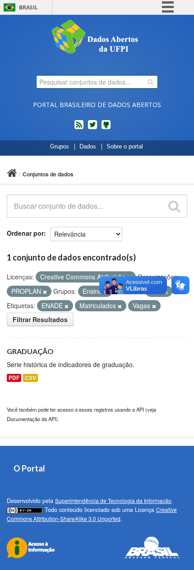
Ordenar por (25, 233)
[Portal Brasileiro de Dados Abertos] (97, 38)
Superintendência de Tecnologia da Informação (113, 500)
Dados (87, 147)
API (140, 409)
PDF (14, 377)
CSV (30, 377)
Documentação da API (31, 418)
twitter (92, 128)
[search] (150, 81)
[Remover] (45, 291)
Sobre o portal (124, 147)
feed (78, 128)
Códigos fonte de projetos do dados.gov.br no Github (106, 128)
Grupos (59, 147)
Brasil (28, 7)
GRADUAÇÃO (30, 351)
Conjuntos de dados (48, 174)
